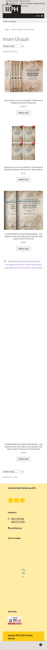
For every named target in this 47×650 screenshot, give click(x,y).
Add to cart (23, 113)
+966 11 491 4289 (13, 1)
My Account (8, 646)
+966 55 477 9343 (24, 1)
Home (7, 29)
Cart (36, 644)
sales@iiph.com (13, 3)
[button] (38, 15)
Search (23, 646)
